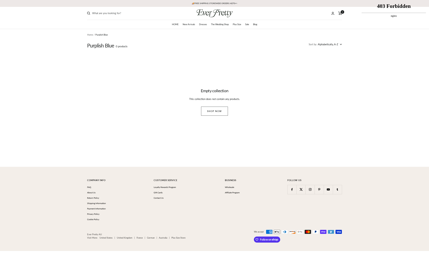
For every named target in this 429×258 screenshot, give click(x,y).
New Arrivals (189, 24)
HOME (175, 24)
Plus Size (237, 24)
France (140, 237)
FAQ (89, 187)
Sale (247, 24)
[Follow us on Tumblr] (337, 189)
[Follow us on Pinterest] (319, 189)
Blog (255, 24)
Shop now (214, 111)
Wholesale (229, 187)
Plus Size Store (178, 237)
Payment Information (96, 208)
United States (106, 237)
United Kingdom (124, 237)
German (151, 237)
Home (90, 34)
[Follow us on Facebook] (292, 189)
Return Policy (93, 198)
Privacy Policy (93, 214)
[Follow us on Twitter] (301, 189)
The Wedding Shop (220, 24)
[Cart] (340, 13)
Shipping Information (96, 203)
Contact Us (159, 198)
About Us (91, 192)
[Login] (332, 13)
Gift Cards (158, 192)
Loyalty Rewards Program (165, 187)
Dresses (203, 24)
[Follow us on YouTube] (328, 189)
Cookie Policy (93, 219)
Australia (163, 237)
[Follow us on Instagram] (310, 189)
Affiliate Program (232, 192)
